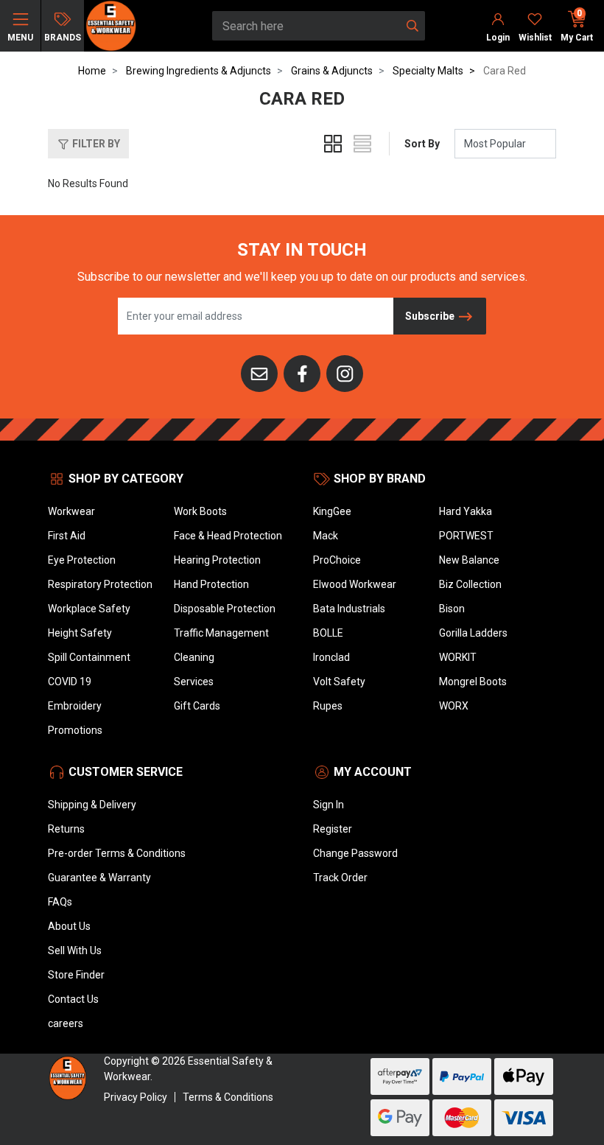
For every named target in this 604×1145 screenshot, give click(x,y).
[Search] (412, 26)
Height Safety (80, 633)
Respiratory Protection (100, 584)
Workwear (71, 511)
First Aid (66, 536)
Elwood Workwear (354, 584)
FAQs (60, 902)
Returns (66, 829)
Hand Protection (211, 584)
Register (332, 829)
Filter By (95, 144)
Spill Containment (89, 657)
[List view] (362, 143)
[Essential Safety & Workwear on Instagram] (344, 373)
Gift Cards (197, 706)
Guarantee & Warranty (99, 877)
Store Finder (76, 975)
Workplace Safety (89, 608)
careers (65, 1023)
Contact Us (73, 999)
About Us (69, 926)
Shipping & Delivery (92, 804)
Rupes (328, 706)
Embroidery (75, 706)
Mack (325, 536)
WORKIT (458, 657)
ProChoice (337, 560)
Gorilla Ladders (473, 633)
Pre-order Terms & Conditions (117, 853)
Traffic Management (221, 633)
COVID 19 (69, 681)
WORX (453, 706)
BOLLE (328, 633)
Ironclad (331, 657)
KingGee (332, 511)
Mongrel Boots (473, 681)
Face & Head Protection (228, 536)
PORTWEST (466, 536)
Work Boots (200, 511)
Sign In (328, 804)
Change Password (355, 853)
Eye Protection (82, 560)
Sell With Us (75, 950)
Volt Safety (339, 681)
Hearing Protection (217, 560)
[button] (88, 143)
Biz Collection (470, 584)
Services (194, 681)
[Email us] (259, 373)
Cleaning (194, 657)
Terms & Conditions (228, 1097)
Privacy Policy (135, 1097)
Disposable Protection (224, 608)
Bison (452, 608)
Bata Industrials (349, 608)
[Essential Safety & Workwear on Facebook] (302, 373)
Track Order (340, 877)
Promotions (75, 730)
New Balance (469, 560)
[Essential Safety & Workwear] (110, 25)
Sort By (422, 144)
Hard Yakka (465, 511)
